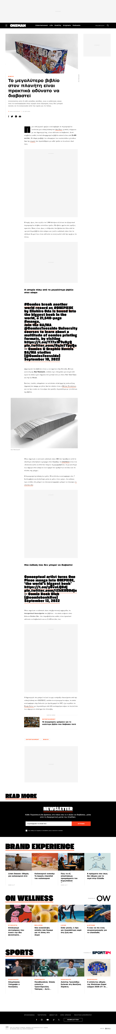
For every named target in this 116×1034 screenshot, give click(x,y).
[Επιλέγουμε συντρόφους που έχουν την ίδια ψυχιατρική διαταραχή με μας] (18, 913)
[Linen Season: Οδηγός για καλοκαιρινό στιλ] (18, 862)
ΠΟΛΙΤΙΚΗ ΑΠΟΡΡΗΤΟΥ (83, 1015)
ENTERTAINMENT (49, 719)
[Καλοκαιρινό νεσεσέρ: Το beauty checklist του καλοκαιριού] (45, 862)
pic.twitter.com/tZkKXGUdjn (50, 591)
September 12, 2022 (42, 601)
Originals (67, 25)
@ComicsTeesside (40, 328)
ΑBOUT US (53, 1015)
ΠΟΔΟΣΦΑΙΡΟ (13, 979)
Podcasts (76, 25)
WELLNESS (39, 925)
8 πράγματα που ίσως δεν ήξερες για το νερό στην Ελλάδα (97, 876)
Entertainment (42, 25)
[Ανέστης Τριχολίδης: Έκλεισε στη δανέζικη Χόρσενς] (71, 967)
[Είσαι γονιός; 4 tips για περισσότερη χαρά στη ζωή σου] (71, 913)
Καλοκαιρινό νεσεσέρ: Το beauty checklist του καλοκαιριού (45, 876)
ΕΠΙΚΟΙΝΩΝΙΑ (29, 1015)
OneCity (58, 25)
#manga (31, 322)
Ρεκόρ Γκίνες (29, 706)
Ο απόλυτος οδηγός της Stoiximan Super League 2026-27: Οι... (97, 984)
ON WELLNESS (29, 899)
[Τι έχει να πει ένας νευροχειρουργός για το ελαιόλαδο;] (97, 913)
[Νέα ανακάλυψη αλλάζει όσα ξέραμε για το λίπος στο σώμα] (45, 913)
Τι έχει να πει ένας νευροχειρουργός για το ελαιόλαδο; (97, 930)
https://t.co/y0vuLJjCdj (46, 587)
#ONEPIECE (63, 308)
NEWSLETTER (73, 1019)
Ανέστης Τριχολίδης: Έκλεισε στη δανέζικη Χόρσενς (71, 984)
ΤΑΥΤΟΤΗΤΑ (42, 1015)
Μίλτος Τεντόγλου (69, 386)
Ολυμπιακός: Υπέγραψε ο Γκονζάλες (14, 984)
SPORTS (19, 953)
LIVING (63, 925)
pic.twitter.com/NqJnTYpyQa (50, 346)
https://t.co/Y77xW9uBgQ (48, 342)
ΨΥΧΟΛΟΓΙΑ (12, 925)
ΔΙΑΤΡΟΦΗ (91, 925)
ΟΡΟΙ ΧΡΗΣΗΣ (65, 1015)
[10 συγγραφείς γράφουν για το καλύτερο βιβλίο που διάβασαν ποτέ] (32, 722)
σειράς (32, 141)
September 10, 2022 (42, 359)
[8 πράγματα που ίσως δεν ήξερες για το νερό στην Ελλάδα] (97, 862)
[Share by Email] (20, 116)
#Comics (32, 304)
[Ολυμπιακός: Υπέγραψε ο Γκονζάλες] (18, 967)
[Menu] (6, 25)
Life (51, 25)
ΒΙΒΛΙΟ (11, 76)
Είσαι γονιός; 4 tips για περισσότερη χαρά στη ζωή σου (71, 930)
